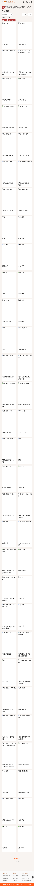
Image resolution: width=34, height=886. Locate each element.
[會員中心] (31, 2)
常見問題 (15, 876)
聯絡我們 (15, 878)
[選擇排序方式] (29, 14)
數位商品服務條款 (26, 880)
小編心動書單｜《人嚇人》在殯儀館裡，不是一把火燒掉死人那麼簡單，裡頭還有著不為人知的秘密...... (18, 7)
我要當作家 (6, 878)
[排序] (24, 14)
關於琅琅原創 (6, 876)
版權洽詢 (5, 880)
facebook (16, 880)
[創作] (29, 2)
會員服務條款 (25, 878)
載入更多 (17, 858)
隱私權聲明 (25, 876)
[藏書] (27, 2)
